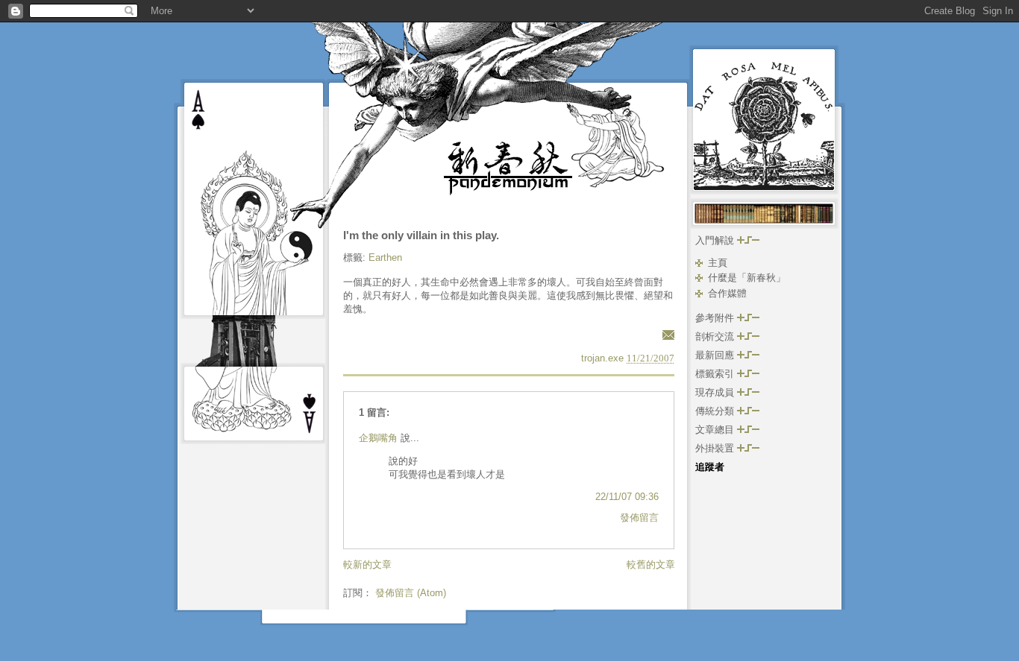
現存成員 (716, 392)
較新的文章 (367, 564)
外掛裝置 (716, 448)
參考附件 (716, 317)
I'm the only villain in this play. (421, 235)
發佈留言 (639, 517)
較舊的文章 (651, 564)
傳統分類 (716, 411)
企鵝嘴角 (378, 437)
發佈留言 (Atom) (410, 592)
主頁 (717, 262)
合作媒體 (727, 293)
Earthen (385, 257)
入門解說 (716, 240)
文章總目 (716, 429)
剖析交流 (716, 336)
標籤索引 (716, 373)
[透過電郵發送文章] (666, 334)
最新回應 (716, 355)
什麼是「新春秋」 (747, 277)
